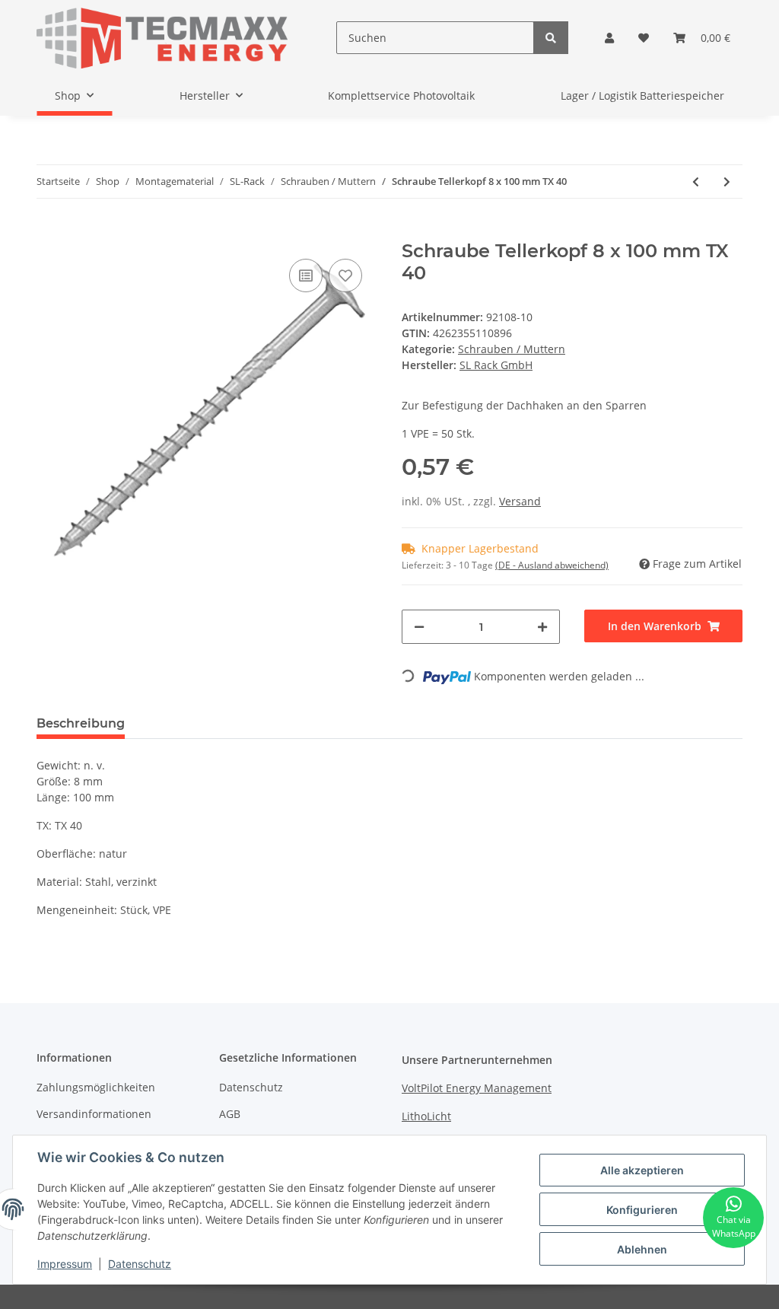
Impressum (64, 1263)
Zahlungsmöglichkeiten (96, 1087)
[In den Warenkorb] (49, 232)
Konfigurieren (642, 1209)
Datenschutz (251, 1087)
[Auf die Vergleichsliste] (306, 275)
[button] (609, 37)
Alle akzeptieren (642, 1170)
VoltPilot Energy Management (477, 1088)
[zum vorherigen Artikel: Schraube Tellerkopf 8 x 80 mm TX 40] (695, 181)
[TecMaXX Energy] (162, 37)
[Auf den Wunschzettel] (345, 275)
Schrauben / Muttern (511, 349)
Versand (520, 501)
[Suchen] (550, 37)
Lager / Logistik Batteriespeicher (642, 95)
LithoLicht (426, 1116)
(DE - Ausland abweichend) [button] (552, 565)
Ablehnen (642, 1249)
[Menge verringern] (419, 626)
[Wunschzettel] (643, 37)
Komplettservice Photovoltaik (401, 95)
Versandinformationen (94, 1114)
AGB (229, 1114)
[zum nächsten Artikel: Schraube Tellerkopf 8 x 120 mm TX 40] (726, 181)
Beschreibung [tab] (81, 723)
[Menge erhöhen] (542, 626)
